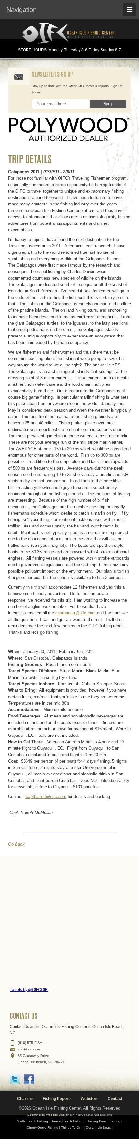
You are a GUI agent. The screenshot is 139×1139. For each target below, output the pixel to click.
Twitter (15, 1079)
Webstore (90, 1098)
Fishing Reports (57, 1098)
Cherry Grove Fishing (42, 1127)
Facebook (29, 1079)
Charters (25, 1098)
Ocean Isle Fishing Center (69, 34)
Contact (115, 1098)
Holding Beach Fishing (103, 1121)
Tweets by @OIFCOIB (29, 989)
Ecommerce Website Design (48, 1114)
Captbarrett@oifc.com (45, 796)
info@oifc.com (29, 1049)
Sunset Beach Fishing (67, 1121)
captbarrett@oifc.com (75, 613)
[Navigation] (129, 9)
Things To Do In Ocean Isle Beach (86, 1127)
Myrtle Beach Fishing (32, 1121)
